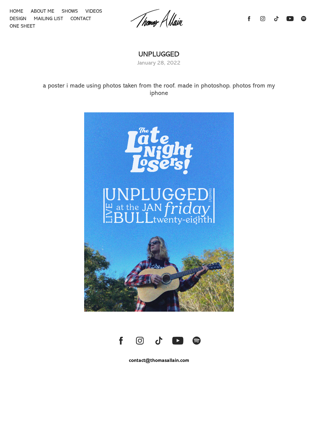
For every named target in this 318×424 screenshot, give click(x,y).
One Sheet (22, 26)
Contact (80, 18)
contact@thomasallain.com (159, 360)
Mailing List (48, 18)
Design (18, 18)
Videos (93, 11)
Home (16, 11)
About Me (42, 11)
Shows (70, 11)
